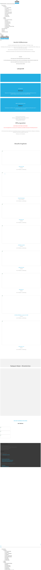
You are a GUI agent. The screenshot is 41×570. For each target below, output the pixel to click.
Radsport (3, 30)
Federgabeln (7, 27)
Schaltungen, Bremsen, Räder (9, 26)
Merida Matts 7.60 (21, 346)
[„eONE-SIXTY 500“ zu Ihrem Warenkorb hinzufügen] (21, 216)
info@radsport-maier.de (6, 454)
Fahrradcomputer (8, 566)
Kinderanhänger (7, 25)
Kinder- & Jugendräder (8, 555)
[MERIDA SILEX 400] (21, 258)
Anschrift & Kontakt (5, 31)
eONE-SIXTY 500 (21, 219)
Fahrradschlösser (7, 21)
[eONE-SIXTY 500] (21, 211)
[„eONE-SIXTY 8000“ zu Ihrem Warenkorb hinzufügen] (21, 163)
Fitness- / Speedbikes (8, 9)
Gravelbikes (7, 10)
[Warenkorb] (0, 33)
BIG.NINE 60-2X (21, 289)
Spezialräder (7, 15)
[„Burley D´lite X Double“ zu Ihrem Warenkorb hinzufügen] (21, 195)
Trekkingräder (7, 16)
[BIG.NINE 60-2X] (21, 280)
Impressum (3, 465)
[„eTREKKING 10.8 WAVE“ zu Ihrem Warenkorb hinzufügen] (21, 242)
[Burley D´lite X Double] (21, 184)
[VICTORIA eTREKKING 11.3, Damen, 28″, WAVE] (21, 304)
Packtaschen (7, 24)
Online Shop (4, 5)
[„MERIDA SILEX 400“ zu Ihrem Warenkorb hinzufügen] (21, 264)
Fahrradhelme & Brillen (8, 19)
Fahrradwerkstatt (4, 28)
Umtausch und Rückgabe (6, 459)
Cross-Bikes (7, 8)
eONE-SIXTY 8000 (21, 166)
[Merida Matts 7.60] (21, 333)
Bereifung (6, 20)
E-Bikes (5, 17)
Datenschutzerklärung (5, 466)
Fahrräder (5, 6)
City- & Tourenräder (8, 7)
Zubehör (5, 18)
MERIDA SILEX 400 (21, 267)
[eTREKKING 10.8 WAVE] (21, 234)
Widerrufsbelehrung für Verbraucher (7, 460)
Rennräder (6, 14)
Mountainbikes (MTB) (8, 13)
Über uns (3, 29)
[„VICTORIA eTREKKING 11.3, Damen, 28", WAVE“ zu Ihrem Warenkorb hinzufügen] (21, 312)
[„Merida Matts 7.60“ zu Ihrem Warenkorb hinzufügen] (21, 343)
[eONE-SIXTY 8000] (21, 158)
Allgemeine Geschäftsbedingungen (7, 461)
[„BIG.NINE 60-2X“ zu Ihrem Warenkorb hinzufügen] (21, 286)
